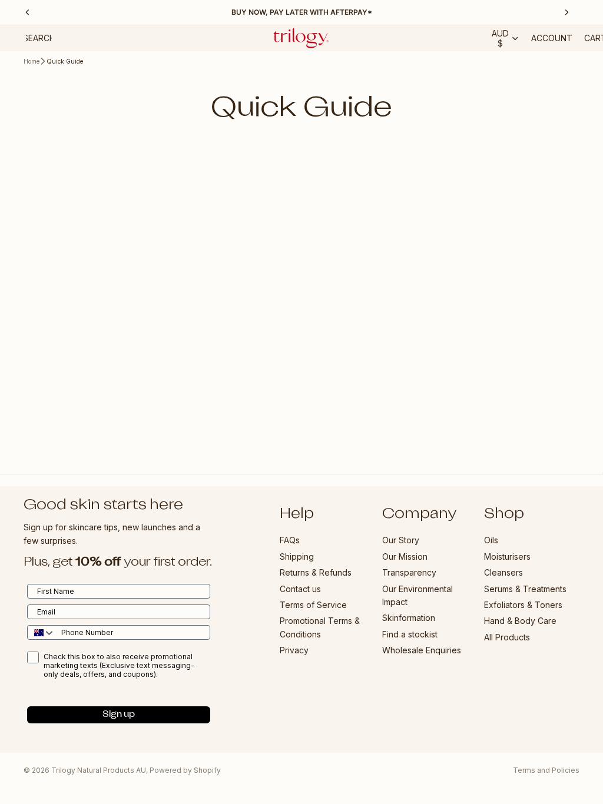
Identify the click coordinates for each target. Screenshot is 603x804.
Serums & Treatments (525, 588)
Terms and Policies (546, 770)
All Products (507, 637)
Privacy (294, 650)
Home (31, 61)
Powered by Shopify (185, 770)
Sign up (118, 714)
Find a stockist (410, 634)
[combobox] (41, 632)
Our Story (400, 540)
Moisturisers (507, 556)
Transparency (409, 572)
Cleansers (503, 572)
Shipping (297, 556)
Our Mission (405, 556)
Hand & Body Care (520, 621)
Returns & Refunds (316, 572)
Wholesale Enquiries (421, 650)
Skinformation (408, 618)
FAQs (290, 540)
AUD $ (500, 38)
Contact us (300, 588)
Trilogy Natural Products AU (98, 770)
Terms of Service (313, 605)
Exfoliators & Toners (523, 605)
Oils (491, 540)
